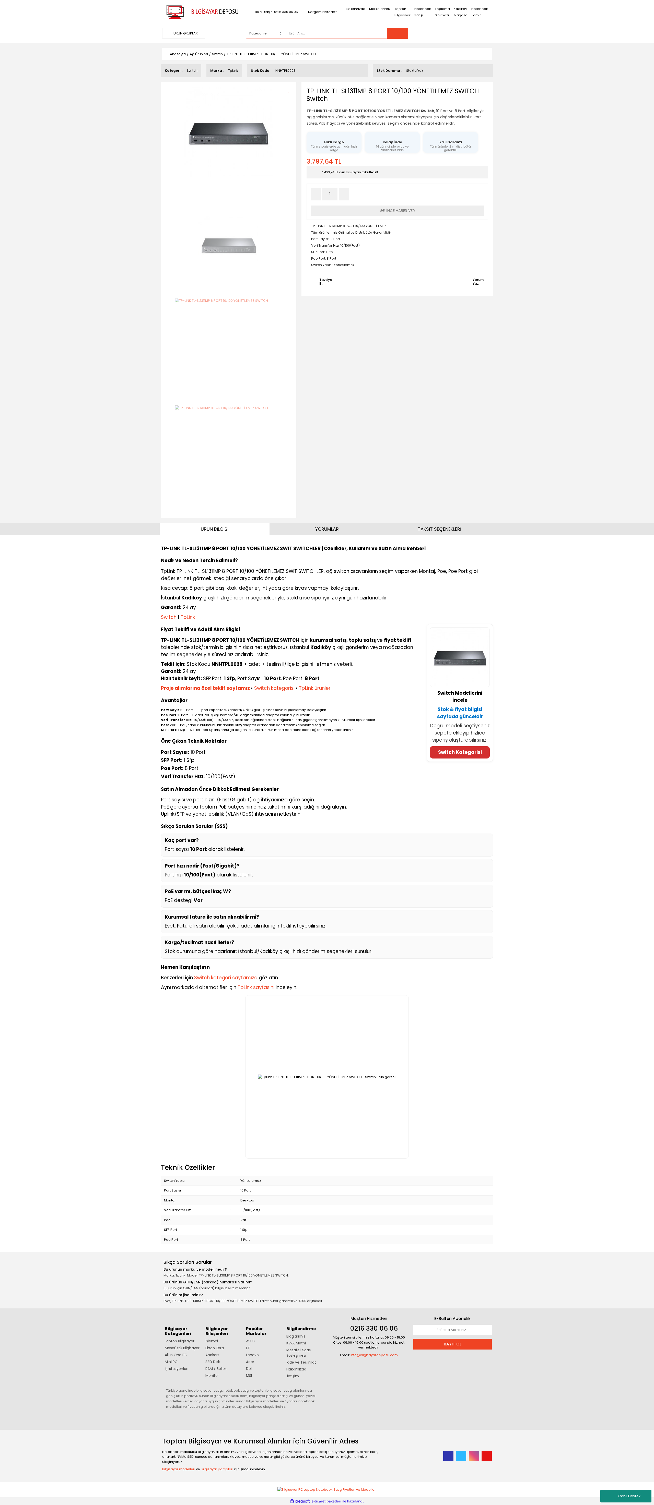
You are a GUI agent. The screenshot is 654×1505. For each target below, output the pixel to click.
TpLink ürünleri (315, 688)
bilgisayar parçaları (217, 1469)
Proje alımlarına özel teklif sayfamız (205, 688)
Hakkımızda (355, 8)
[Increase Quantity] (344, 194)
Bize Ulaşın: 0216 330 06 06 (276, 11)
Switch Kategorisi (460, 752)
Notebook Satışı (422, 12)
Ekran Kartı (214, 1348)
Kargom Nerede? (322, 11)
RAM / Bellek (216, 1368)
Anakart (212, 1354)
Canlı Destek (629, 1496)
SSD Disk (212, 1361)
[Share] (290, 98)
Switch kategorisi (274, 688)
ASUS (250, 1341)
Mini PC (171, 1361)
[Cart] (484, 33)
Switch (192, 70)
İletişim (292, 1376)
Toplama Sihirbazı (442, 12)
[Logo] (201, 11)
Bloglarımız (295, 1336)
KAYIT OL (452, 1344)
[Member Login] (453, 33)
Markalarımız (380, 8)
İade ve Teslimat (301, 1362)
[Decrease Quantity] (316, 194)
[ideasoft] (300, 1501)
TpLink (233, 70)
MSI (249, 1375)
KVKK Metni (296, 1343)
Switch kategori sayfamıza (226, 977)
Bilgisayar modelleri (178, 1469)
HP (248, 1348)
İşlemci (211, 1341)
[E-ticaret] (326, 1501)
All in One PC (176, 1354)
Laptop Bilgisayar (179, 1341)
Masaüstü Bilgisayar (182, 1348)
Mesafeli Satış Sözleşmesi (298, 1352)
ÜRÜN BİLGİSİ (214, 529)
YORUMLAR (327, 529)
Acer (250, 1361)
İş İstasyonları (176, 1368)
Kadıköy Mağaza (461, 12)
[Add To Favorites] (290, 89)
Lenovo (252, 1354)
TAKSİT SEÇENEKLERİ (439, 529)
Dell (249, 1368)
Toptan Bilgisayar (402, 12)
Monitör (212, 1375)
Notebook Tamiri (479, 12)
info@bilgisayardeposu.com (374, 1355)
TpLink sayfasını (256, 987)
